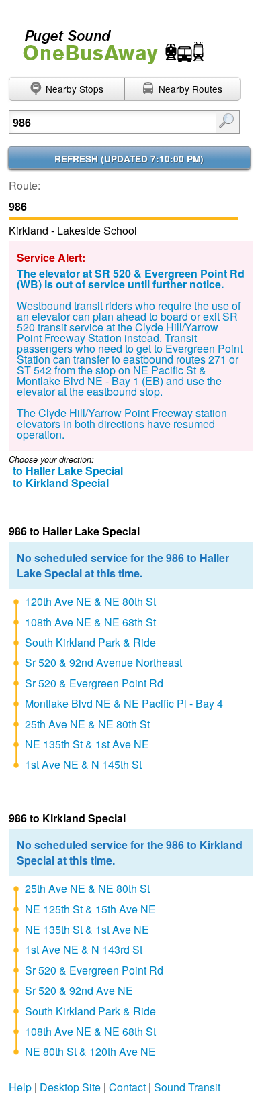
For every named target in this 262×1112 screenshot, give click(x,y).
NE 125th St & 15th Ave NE (90, 909)
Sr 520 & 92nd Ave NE (79, 990)
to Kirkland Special (61, 482)
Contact (127, 1087)
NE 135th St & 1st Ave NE (87, 744)
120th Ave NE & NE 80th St (90, 601)
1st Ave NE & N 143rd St (83, 949)
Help (20, 1087)
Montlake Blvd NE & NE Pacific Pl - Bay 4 (124, 703)
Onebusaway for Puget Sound (107, 41)
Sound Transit (187, 1087)
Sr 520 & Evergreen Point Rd (94, 683)
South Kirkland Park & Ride (90, 642)
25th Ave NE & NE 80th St (87, 724)
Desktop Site (70, 1087)
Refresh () (129, 158)
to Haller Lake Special (68, 470)
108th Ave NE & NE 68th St (90, 622)
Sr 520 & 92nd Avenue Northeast (103, 662)
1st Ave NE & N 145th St (83, 764)
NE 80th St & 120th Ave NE (90, 1051)
